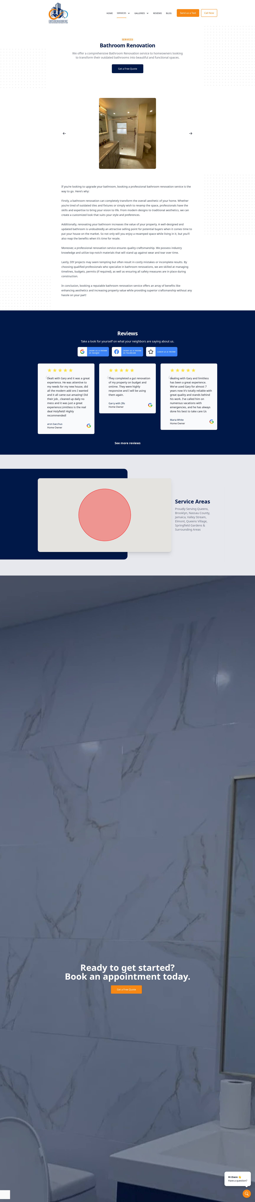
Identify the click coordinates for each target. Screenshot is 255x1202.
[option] (127, 133)
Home (110, 13)
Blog (168, 13)
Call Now (209, 13)
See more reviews (127, 443)
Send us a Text (188, 13)
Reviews (157, 13)
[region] (127, 133)
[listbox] (127, 133)
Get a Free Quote (127, 68)
